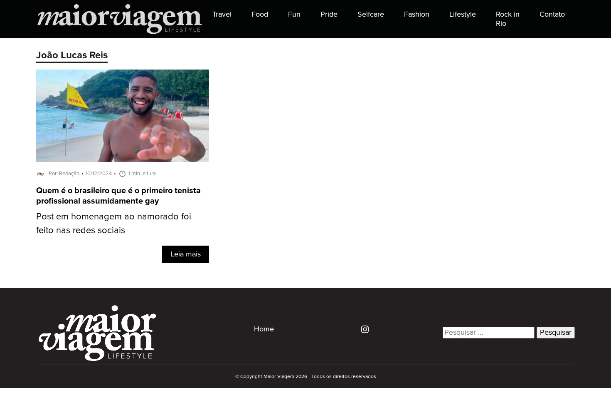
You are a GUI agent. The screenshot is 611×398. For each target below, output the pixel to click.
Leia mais (185, 254)
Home (264, 329)
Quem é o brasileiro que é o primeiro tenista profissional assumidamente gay (118, 196)
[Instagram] (362, 329)
